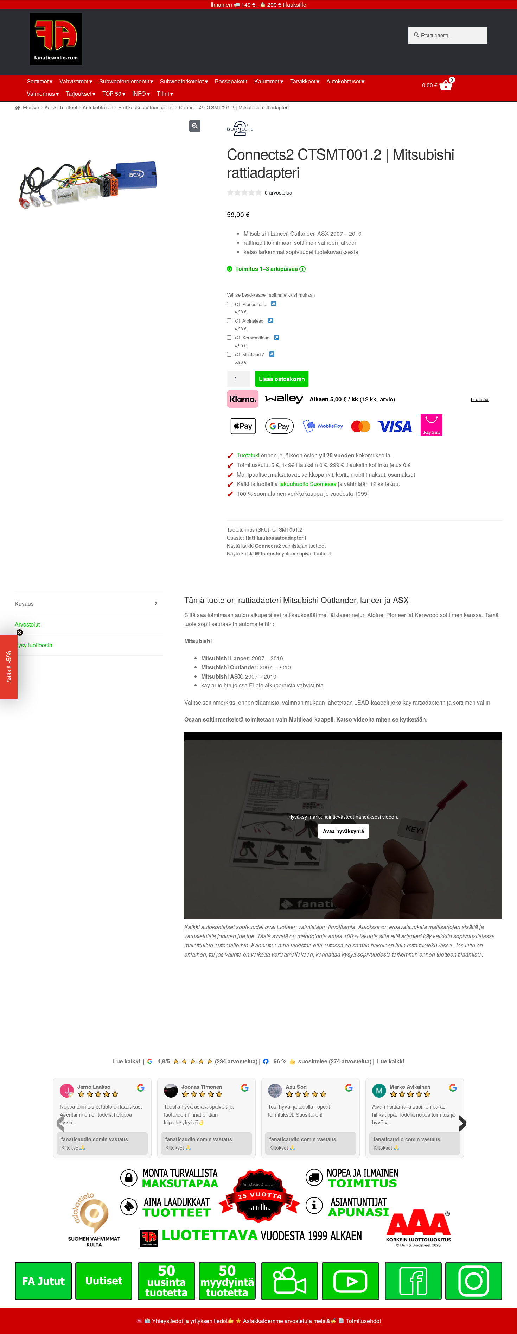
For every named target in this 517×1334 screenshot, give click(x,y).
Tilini (163, 93)
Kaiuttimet (266, 81)
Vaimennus (41, 93)
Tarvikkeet (302, 81)
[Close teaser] (19, 632)
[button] (194, 126)
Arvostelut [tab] (27, 624)
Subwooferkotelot (182, 81)
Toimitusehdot (363, 1321)
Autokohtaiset (343, 81)
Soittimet (38, 81)
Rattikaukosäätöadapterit (146, 107)
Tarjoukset (78, 93)
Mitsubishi (267, 553)
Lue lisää (480, 399)
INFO (139, 93)
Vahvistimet (73, 81)
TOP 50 (111, 93)
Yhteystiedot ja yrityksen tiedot (190, 1321)
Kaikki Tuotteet (61, 107)
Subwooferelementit (124, 81)
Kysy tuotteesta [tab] (33, 645)
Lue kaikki (126, 1061)
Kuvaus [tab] (24, 603)
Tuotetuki (248, 455)
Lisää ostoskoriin (282, 379)
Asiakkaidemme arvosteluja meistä (286, 1321)
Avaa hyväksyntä (343, 830)
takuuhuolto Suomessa (308, 484)
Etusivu (31, 107)
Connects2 (268, 545)
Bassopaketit (231, 81)
